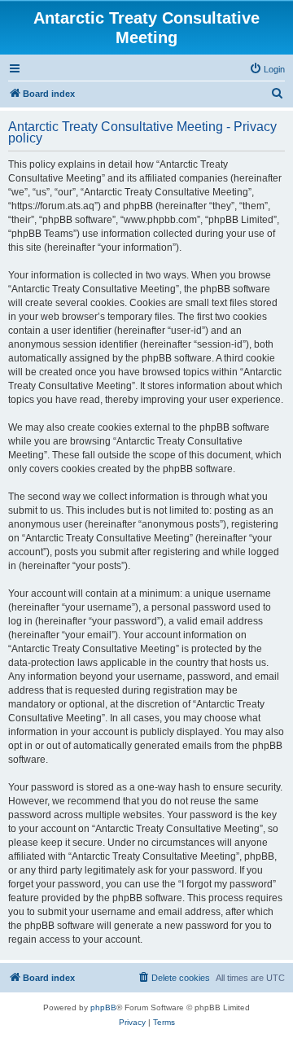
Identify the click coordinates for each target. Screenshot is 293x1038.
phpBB (103, 1007)
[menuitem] (267, 69)
